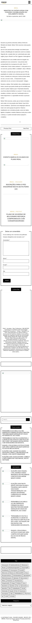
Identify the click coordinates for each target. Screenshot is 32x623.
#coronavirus (14, 570)
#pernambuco (24, 585)
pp (2, 596)
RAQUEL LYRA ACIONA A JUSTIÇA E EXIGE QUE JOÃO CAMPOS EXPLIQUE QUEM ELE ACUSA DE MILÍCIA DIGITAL (15, 447)
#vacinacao (22, 591)
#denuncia (4, 572)
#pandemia (5, 585)
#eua (26, 572)
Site (4, 271)
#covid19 (21, 570)
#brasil (3, 567)
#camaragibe (25, 567)
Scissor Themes (15, 618)
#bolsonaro (25, 565)
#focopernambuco (6, 575)
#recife (23, 588)
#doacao (11, 572)
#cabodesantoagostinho (13, 567)
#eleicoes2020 (19, 572)
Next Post (26, 128)
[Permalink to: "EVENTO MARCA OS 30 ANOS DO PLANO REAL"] (16, 144)
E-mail (5, 264)
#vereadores (5, 593)
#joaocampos (24, 578)
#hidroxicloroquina (6, 578)
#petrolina (4, 588)
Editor (9, 16)
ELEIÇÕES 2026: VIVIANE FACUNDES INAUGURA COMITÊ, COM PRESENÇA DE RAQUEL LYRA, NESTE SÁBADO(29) (15, 452)
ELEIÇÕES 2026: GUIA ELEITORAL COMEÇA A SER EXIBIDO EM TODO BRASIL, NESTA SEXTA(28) (16, 458)
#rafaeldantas (16, 588)
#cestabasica (5, 570)
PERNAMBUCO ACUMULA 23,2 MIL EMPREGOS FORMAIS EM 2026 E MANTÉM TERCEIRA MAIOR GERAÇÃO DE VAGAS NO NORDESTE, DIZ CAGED (15, 433)
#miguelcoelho (5, 583)
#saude (11, 591)
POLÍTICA (19, 211)
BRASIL (16, 8)
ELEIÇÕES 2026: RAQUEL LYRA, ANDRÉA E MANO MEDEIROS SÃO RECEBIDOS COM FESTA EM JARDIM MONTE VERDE (20, 474)
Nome (5, 258)
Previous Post (7, 128)
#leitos (3, 580)
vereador (12, 596)
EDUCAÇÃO (19, 182)
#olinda (19, 583)
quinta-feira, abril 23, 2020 (19, 16)
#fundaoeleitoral (17, 575)
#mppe (13, 583)
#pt (10, 588)
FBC (11, 593)
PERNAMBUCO (19, 593)
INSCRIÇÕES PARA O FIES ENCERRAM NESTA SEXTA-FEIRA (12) (16, 187)
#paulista (12, 585)
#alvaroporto (5, 565)
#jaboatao (16, 578)
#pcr (17, 585)
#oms (24, 583)
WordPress (16, 620)
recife (6, 596)
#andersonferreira (15, 565)
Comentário (6, 240)
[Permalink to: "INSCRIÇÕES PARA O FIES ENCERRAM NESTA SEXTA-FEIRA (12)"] (16, 172)
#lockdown (10, 580)
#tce (16, 591)
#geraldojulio (27, 575)
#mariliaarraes (18, 580)
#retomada (5, 591)
